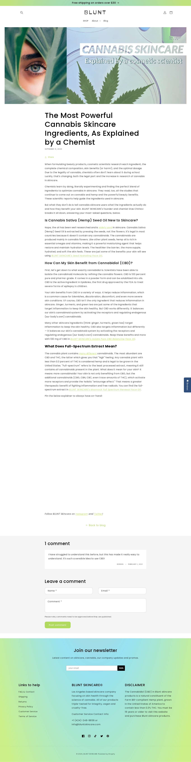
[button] (22, 12)
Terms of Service (28, 716)
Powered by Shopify (106, 754)
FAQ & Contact (27, 691)
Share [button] (51, 157)
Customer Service (28, 711)
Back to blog (97, 525)
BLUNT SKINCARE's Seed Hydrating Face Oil (76, 255)
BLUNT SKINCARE (90, 754)
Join (121, 668)
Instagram (82, 513)
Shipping (23, 696)
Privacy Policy (26, 706)
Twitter (98, 513)
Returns (23, 701)
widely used (105, 227)
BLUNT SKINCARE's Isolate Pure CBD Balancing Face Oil (102, 339)
